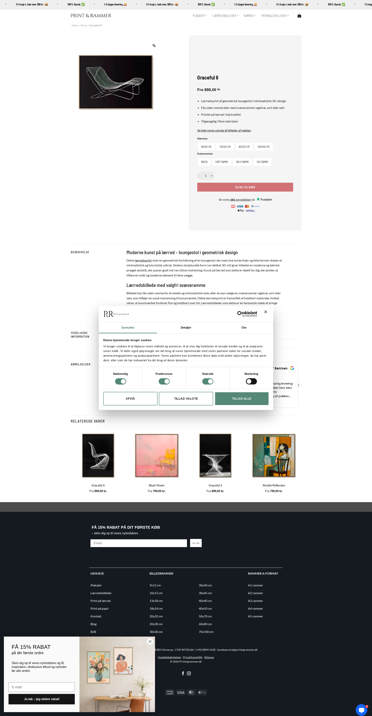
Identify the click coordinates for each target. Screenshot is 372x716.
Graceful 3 (215, 485)
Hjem (75, 25)
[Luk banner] (266, 314)
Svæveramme (205, 153)
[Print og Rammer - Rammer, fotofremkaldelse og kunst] (91, 15)
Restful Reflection (274, 485)
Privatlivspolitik (192, 657)
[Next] (301, 465)
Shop (84, 25)
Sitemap (209, 657)
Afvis (130, 398)
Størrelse (202, 138)
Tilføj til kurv (245, 187)
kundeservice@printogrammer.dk (237, 649)
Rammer (249, 15)
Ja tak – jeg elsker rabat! (41, 699)
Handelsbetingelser (169, 657)
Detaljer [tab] (186, 327)
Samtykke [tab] (128, 327)
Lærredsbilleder (224, 15)
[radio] (206, 147)
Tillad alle (241, 398)
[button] (299, 15)
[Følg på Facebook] (183, 674)
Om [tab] (244, 327)
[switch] (164, 381)
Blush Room (156, 485)
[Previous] (71, 465)
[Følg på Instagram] (189, 674)
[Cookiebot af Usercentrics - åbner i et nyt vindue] (240, 314)
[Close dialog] (150, 641)
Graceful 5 (98, 485)
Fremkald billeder (274, 15)
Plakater (199, 15)
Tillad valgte (186, 398)
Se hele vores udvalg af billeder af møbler (224, 130)
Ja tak (196, 543)
